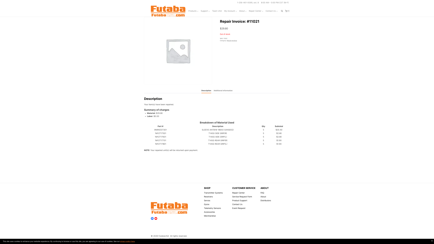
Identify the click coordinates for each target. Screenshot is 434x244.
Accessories (209, 212)
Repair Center (238, 193)
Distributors (266, 200)
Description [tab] (206, 90)
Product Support (239, 200)
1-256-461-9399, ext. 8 (248, 2)
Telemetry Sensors (212, 208)
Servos (207, 200)
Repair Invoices (232, 40)
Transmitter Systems (213, 193)
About (263, 197)
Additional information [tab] (223, 90)
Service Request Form (242, 197)
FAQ (262, 193)
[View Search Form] (282, 11)
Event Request (238, 208)
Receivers (208, 197)
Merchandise (210, 216)
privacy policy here (127, 241)
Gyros (206, 204)
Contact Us (237, 204)
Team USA (217, 11)
